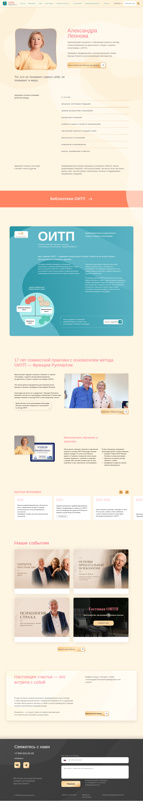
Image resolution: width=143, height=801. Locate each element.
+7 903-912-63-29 (24, 753)
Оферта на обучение (69, 795)
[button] (132, 3)
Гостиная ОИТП (77, 3)
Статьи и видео (49, 3)
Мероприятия (31, 3)
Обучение (22, 3)
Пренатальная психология (92, 3)
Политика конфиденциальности (113, 795)
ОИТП (11, 2)
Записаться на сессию (63, 3)
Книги (40, 3)
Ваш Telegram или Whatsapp (70, 755)
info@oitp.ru (118, 3)
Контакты (106, 3)
